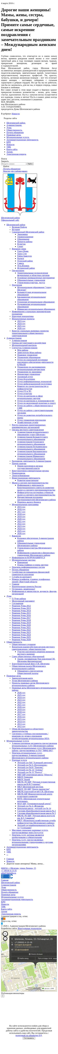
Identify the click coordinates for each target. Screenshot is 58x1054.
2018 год (21, 514)
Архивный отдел (25, 377)
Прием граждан (19, 463)
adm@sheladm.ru (8, 873)
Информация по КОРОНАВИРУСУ (28, 557)
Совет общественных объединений (28, 656)
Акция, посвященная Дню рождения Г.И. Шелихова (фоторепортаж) (36, 660)
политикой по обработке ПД (29, 1035)
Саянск (20, 263)
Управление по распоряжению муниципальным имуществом (31, 368)
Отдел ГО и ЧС (24, 391)
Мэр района (22, 350)
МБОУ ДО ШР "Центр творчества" (33, 789)
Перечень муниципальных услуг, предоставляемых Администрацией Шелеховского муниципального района (30, 755)
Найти (30, 164)
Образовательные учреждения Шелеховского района (31, 544)
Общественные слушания (23, 644)
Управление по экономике (29, 372)
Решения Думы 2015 (21, 613)
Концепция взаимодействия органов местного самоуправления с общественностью (33, 648)
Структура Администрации (24, 348)
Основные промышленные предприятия (35, 278)
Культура (21, 244)
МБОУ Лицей (23, 779)
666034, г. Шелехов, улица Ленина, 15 (18, 868)
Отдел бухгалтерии (26, 379)
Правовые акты (13, 676)
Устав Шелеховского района (25, 680)
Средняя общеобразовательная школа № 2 (36, 811)
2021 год (21, 521)
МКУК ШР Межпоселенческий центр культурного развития (34, 795)
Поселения (17, 285)
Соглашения (17, 603)
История (16, 229)
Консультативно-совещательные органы (30, 471)
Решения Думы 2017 (21, 618)
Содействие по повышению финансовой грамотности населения (31, 573)
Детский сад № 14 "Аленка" (30, 770)
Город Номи (22, 251)
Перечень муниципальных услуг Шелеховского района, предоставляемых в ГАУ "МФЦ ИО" (34, 749)
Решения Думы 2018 (21, 620)
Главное (15, 584)
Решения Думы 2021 (21, 627)
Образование (23, 239)
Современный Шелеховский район (28, 232)
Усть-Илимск (23, 266)
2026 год (21, 328)
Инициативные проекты (23, 319)
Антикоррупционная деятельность (22, 847)
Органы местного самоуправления (28, 430)
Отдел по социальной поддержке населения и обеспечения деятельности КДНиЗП (35, 362)
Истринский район (26, 268)
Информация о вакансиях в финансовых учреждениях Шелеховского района (36, 554)
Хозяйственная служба (27, 422)
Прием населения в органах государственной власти (30, 467)
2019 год (21, 516)
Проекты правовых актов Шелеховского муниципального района (30, 684)
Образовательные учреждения (31, 280)
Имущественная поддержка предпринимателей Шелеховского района (36, 498)
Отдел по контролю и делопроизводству (35, 401)
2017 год (21, 512)
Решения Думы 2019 (21, 623)
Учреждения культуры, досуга (31, 282)
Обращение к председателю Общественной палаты (30, 672)
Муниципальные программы (25, 504)
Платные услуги (19, 760)
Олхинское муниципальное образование (36, 302)
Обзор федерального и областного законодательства (27, 730)
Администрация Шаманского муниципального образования (31, 457)
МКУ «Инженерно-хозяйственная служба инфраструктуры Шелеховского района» (36, 821)
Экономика (22, 234)
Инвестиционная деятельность (26, 478)
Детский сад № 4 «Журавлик (30, 806)
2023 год (21, 321)
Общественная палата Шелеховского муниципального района (29, 667)
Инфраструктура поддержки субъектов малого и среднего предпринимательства (36, 493)
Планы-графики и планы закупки (32, 565)
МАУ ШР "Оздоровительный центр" (34, 803)
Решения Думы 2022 (21, 630)
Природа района (24, 241)
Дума (8, 596)
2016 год (21, 509)
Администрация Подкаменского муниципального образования (32, 447)
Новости (16, 114)
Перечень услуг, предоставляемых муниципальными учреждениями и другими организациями (32, 842)
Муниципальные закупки (23, 560)
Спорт (20, 246)
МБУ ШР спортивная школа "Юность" (35, 775)
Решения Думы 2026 (21, 639)
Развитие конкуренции (27, 480)
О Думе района (19, 598)
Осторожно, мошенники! (23, 589)
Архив (4, 911)
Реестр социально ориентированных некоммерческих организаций (29, 426)
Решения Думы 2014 (21, 610)
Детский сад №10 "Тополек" (30, 767)
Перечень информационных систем (28, 567)
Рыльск (20, 258)
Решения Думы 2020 (21, 625)
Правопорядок (18, 473)
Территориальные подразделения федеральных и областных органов (33, 274)
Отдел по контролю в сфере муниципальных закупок (30, 397)
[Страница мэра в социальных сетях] (2, 923)
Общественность (14, 642)
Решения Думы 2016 (21, 615)
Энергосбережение (20, 475)
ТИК (8, 852)
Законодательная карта (22, 678)
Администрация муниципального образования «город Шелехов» (33, 433)
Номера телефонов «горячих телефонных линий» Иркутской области (31, 580)
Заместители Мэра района (29, 352)
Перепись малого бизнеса (29, 502)
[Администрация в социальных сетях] (2, 919)
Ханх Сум (22, 253)
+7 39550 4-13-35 (9, 870)
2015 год (21, 507)
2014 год (21, 721)
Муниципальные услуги (17, 741)
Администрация (13, 338)
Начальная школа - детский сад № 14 (34, 808)
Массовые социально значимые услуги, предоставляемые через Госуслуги (30, 831)
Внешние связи (19, 249)
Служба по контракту (22, 577)
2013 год (21, 724)
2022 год (21, 524)
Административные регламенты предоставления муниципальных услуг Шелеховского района (34, 744)
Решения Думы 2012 (21, 606)
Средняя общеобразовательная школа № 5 (36, 813)
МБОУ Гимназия (25, 777)
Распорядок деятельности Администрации (31, 461)
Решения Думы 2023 (21, 632)
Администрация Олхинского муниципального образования (31, 443)
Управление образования (28, 357)
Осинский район (25, 261)
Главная (4, 880)
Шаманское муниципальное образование (36, 309)
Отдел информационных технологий (34, 381)
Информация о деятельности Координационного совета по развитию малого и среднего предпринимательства (36, 487)
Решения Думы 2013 (21, 608)
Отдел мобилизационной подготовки (34, 384)
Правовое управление (27, 355)
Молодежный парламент (23, 601)
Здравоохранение (25, 237)
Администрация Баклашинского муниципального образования (32, 452)
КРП (8, 849)
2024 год (21, 323)
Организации (18, 270)
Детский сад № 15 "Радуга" (29, 772)
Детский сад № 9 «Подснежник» (32, 765)
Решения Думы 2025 (21, 637)
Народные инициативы (23, 316)
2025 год (21, 326)
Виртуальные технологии (30, 928)
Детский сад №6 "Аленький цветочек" (35, 762)
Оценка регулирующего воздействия (29, 343)
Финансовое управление (28, 374)
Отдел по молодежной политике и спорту (36, 403)
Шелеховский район (15, 225)
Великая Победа (19, 227)
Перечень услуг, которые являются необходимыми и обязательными (28, 836)
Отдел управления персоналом (31, 420)
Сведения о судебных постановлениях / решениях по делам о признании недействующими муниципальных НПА (30, 736)
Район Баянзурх (24, 256)
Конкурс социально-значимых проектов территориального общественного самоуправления (30, 333)
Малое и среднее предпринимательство (30, 483)
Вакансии (16, 536)
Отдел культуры (24, 393)
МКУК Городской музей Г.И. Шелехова (35, 791)
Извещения (22, 562)
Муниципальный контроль (24, 345)
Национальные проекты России (26, 586)
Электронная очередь (11, 914)
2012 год (21, 726)
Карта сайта (6, 909)
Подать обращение (20, 569)
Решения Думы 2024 (21, 635)
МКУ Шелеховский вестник (30, 787)
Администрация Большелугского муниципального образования (32, 438)
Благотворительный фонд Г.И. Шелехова (31, 664)
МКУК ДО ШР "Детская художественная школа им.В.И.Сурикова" (36, 783)
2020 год (21, 519)
